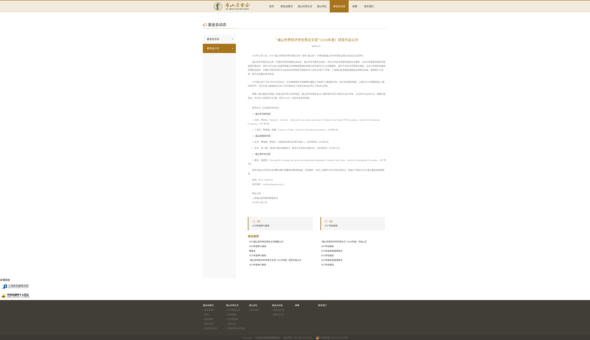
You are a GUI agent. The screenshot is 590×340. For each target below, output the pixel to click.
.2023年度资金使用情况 (331, 260)
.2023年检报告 (327, 255)
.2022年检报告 (327, 265)
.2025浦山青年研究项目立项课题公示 (265, 242)
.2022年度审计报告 (257, 265)
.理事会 (252, 251)
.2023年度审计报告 (257, 255)
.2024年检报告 (327, 246)
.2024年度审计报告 (257, 246)
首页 (271, 6)
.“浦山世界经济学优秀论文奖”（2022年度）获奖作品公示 (274, 260)
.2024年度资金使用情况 (331, 251)
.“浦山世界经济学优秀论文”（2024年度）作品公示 (343, 242)
